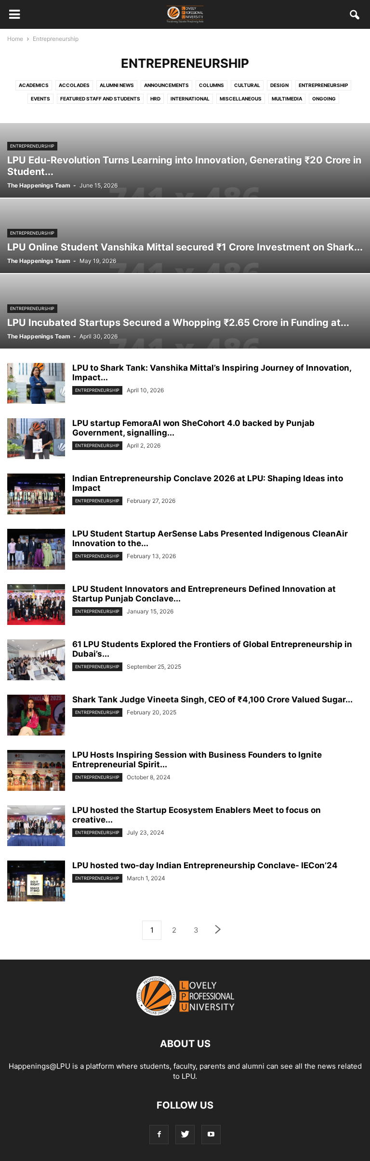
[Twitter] (185, 1134)
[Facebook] (159, 1134)
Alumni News (117, 85)
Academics (34, 85)
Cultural (247, 85)
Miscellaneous (241, 98)
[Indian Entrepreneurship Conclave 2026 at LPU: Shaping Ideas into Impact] (36, 495)
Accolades (74, 85)
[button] (355, 16)
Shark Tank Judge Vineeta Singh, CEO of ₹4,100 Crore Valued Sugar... (212, 699)
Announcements (166, 85)
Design (279, 85)
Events (40, 98)
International (190, 98)
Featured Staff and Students (100, 98)
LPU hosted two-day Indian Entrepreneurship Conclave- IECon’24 (205, 865)
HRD (155, 98)
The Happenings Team (38, 185)
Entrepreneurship (323, 85)
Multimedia (287, 98)
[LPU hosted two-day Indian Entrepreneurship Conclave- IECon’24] (36, 882)
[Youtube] (211, 1134)
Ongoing (324, 98)
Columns (211, 85)
